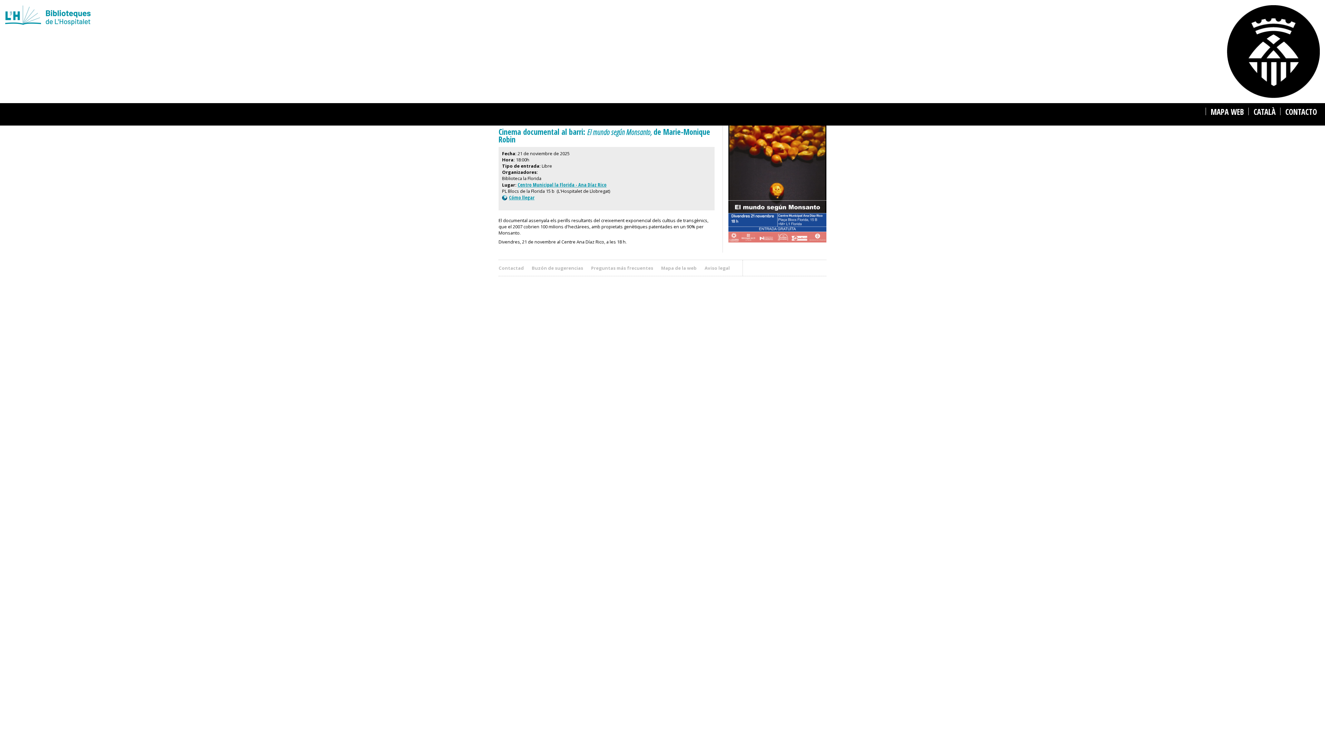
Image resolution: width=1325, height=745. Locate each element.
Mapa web (1227, 112)
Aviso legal (717, 268)
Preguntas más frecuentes (622, 268)
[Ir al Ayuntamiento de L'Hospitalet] (1273, 51)
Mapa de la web (679, 268)
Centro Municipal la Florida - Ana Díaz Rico (562, 184)
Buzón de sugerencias (557, 268)
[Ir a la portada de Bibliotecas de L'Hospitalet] (402, 16)
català (1265, 112)
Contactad (511, 268)
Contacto (1301, 112)
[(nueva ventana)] (777, 243)
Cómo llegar (521, 197)
